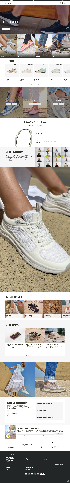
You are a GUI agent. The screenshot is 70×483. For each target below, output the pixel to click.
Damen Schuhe (38, 56)
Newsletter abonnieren (59, 433)
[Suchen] (59, 3)
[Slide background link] (35, 19)
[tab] (29, 125)
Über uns (36, 459)
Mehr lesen (7, 352)
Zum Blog (34, 358)
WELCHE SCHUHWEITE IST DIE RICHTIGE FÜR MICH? (15, 345)
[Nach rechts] (64, 296)
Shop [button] (26, 458)
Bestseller (2, 56)
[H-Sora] (12, 70)
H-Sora (7, 79)
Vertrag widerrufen (59, 464)
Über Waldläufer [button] (37, 458)
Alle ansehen (35, 83)
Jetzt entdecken (17, 380)
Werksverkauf (37, 461)
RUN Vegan (26, 461)
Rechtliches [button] (57, 458)
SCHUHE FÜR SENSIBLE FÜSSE (52, 344)
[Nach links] (61, 296)
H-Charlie (22, 79)
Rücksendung (46, 461)
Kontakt (45, 459)
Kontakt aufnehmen (12, 416)
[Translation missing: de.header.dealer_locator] (60, 3)
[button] (68, 481)
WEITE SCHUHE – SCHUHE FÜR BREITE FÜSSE (34, 345)
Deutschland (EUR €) (10, 477)
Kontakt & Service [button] (47, 458)
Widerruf (56, 461)
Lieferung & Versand (47, 460)
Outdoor (19, 56)
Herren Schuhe (55, 56)
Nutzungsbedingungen (34, 435)
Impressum (57, 460)
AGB (55, 459)
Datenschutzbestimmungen (43, 435)
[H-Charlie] (26, 70)
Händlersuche (37, 460)
